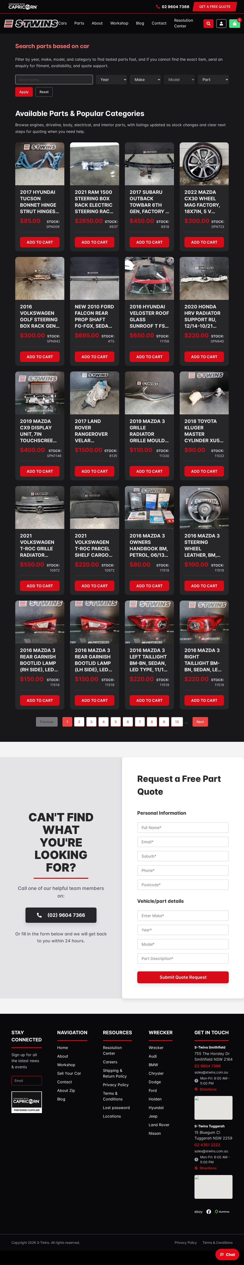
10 (177, 722)
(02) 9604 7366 (66, 915)
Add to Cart (40, 242)
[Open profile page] (221, 23)
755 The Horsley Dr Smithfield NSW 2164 (213, 1056)
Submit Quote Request (183, 977)
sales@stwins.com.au (211, 1072)
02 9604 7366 (175, 6)
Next (200, 722)
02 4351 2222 (207, 1144)
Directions (208, 1089)
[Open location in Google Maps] (213, 1108)
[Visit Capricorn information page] (23, 6)
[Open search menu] (208, 23)
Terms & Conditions (218, 1242)
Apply (24, 92)
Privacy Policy (186, 1242)
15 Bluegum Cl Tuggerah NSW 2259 (213, 1135)
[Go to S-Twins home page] (31, 23)
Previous (47, 722)
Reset (44, 92)
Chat (230, 1254)
